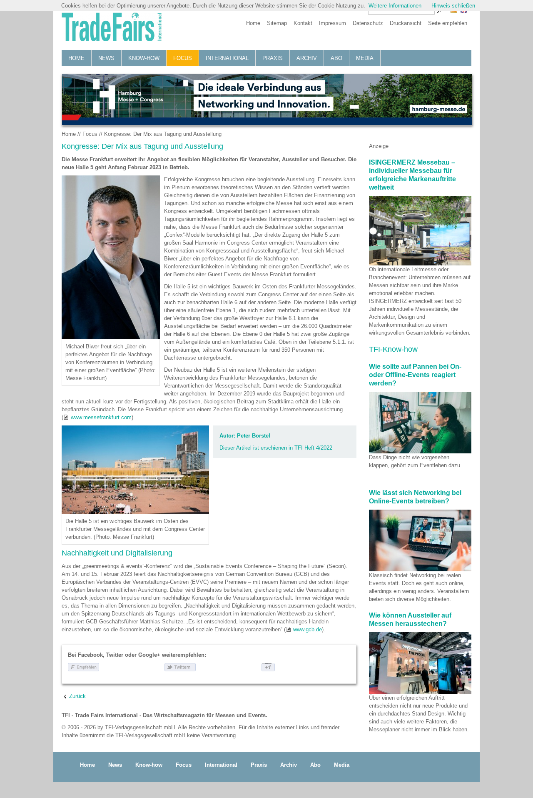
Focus (182, 58)
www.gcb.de (307, 629)
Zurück (77, 696)
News (106, 58)
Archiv (306, 58)
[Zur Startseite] (112, 28)
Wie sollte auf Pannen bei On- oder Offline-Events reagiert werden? (415, 375)
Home (253, 23)
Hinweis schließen (453, 6)
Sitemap (277, 23)
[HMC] (266, 99)
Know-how (143, 58)
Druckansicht (405, 23)
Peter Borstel (253, 436)
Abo (336, 58)
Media (365, 58)
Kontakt (303, 23)
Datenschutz (368, 23)
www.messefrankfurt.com (101, 417)
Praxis (272, 58)
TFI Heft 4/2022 (313, 448)
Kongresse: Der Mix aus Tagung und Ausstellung (163, 134)
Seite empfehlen (447, 23)
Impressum (332, 23)
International (227, 58)
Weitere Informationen (395, 6)
